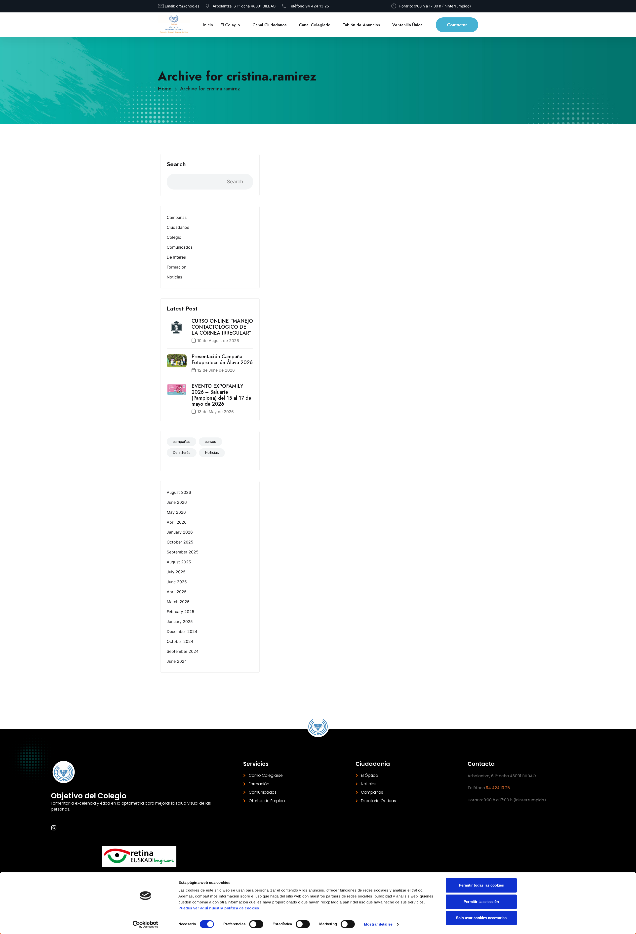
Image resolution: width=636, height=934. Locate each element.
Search (176, 164)
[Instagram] (54, 828)
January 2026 (180, 532)
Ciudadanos (178, 227)
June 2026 (177, 502)
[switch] (256, 924)
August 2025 (179, 561)
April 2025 (177, 591)
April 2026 (177, 522)
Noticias (174, 276)
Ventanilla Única (407, 25)
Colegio (174, 237)
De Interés (176, 257)
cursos (210, 441)
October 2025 (180, 542)
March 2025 (178, 601)
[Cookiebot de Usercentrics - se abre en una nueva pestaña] (145, 924)
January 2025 (180, 621)
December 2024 (182, 631)
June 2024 (177, 661)
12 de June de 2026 (216, 370)
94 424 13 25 (317, 6)
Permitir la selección (481, 901)
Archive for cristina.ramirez (210, 88)
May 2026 (176, 512)
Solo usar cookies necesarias (481, 918)
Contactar (457, 25)
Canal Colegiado (314, 25)
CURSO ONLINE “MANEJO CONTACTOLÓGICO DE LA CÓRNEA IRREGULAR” (222, 327)
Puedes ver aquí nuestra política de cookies (218, 908)
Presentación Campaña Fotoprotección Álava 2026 (222, 360)
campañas (181, 441)
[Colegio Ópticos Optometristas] (174, 24)
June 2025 (177, 581)
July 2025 (176, 571)
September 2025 (183, 551)
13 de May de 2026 (215, 411)
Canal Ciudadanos (269, 25)
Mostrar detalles (378, 924)
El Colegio (230, 25)
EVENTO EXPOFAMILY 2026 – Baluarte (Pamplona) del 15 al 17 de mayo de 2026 (221, 395)
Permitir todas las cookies (481, 885)
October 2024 (180, 641)
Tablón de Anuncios (361, 25)
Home (166, 88)
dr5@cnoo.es (187, 6)
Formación (176, 267)
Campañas (177, 217)
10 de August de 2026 (218, 340)
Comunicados (180, 247)
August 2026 (179, 492)
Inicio (208, 25)
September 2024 (183, 651)
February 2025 (180, 611)
